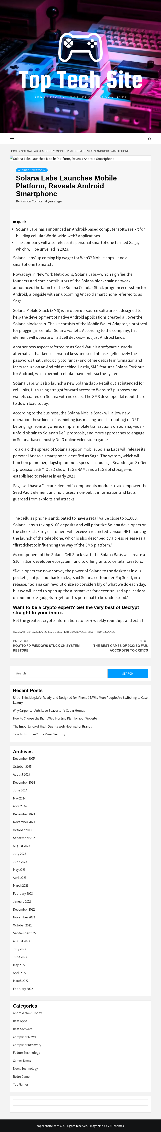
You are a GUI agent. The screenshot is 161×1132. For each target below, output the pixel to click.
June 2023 (20, 862)
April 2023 (20, 878)
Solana (110, 632)
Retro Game (21, 1076)
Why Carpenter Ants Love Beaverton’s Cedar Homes (49, 710)
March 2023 (20, 885)
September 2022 (24, 933)
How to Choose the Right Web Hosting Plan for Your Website (55, 718)
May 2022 (19, 965)
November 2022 (24, 917)
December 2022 (24, 909)
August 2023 (21, 846)
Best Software (23, 1029)
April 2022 (20, 973)
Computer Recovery (27, 1045)
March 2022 (20, 981)
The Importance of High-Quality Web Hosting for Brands (52, 726)
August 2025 (21, 774)
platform (69, 632)
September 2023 (24, 838)
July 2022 (19, 949)
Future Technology (26, 1052)
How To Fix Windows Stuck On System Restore (46, 645)
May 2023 (19, 869)
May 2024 (19, 798)
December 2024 (24, 782)
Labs (35, 632)
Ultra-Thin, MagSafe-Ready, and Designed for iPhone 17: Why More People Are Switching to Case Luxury (80, 700)
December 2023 (24, 814)
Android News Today (31, 170)
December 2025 (24, 758)
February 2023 (23, 893)
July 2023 (19, 854)
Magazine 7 (97, 1126)
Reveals (81, 632)
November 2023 (24, 822)
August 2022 (21, 941)
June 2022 (20, 957)
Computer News (24, 1037)
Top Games (20, 1084)
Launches (45, 632)
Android (25, 632)
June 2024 (20, 790)
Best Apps (20, 1021)
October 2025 (22, 766)
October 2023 (22, 830)
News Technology (25, 1068)
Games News (22, 1061)
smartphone (96, 632)
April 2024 (20, 806)
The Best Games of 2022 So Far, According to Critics (120, 645)
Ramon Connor (31, 201)
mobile (57, 632)
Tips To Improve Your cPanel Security (39, 734)
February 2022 (23, 989)
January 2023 (22, 901)
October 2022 (22, 925)
